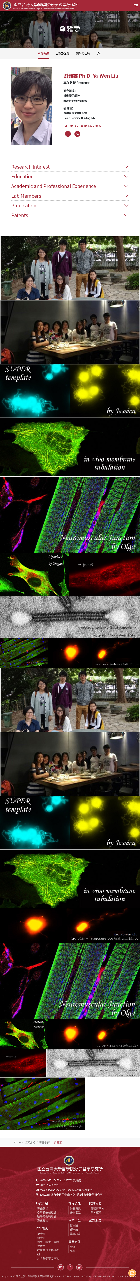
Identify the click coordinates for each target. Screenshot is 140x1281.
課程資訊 (75, 1208)
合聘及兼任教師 (46, 1212)
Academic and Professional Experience (53, 186)
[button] (61, 1267)
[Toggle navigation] (136, 6)
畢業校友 (75, 1233)
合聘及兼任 (62, 53)
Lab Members (26, 195)
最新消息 (95, 1220)
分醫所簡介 (97, 1208)
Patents (19, 215)
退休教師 (42, 1220)
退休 (99, 53)
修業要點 (75, 1212)
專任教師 (43, 53)
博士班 (41, 1233)
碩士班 (41, 1237)
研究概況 (96, 1212)
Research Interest (30, 166)
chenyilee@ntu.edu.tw (80, 1189)
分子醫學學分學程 (48, 1258)
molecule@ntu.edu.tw (52, 1189)
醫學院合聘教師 (46, 1216)
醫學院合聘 (83, 53)
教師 (72, 1247)
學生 (72, 1251)
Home (17, 1142)
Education (22, 176)
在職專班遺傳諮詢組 (48, 1252)
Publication (23, 205)
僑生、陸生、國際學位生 (48, 1243)
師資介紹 (29, 1142)
